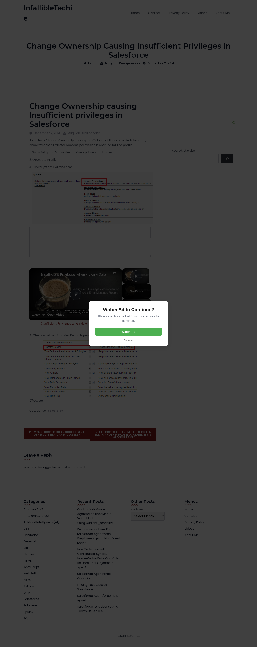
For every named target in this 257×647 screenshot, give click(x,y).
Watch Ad (128, 331)
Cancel (129, 340)
